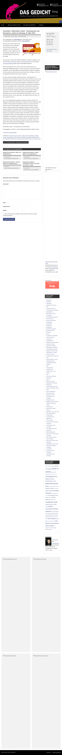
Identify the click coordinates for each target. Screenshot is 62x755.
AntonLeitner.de (55, 543)
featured (48, 483)
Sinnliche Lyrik (49, 406)
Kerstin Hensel (17, 137)
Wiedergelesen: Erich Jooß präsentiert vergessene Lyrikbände (52, 445)
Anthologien (49, 303)
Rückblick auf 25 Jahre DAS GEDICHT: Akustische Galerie (52, 403)
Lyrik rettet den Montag (51, 376)
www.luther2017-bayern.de (15, 61)
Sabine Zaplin (48, 516)
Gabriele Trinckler (49, 488)
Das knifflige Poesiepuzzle (52, 317)
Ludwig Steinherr (49, 504)
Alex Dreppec (11, 135)
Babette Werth (53, 472)
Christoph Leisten (54, 474)
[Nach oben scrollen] (59, 752)
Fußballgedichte (49, 340)
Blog (2, 25)
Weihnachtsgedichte (50, 432)
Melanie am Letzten (50, 381)
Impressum (49, 752)
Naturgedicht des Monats (51, 383)
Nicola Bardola (47, 513)
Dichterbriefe (49, 323)
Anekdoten (48, 301)
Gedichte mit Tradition (51, 345)
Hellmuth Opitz (49, 490)
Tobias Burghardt (51, 518)
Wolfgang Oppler (48, 529)
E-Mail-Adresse (7, 206)
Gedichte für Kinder (50, 344)
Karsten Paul (50, 497)
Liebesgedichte (49, 367)
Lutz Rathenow (28, 137)
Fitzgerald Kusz (31, 135)
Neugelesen (49, 384)
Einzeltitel (48, 332)
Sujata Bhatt (7, 138)
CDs (47, 306)
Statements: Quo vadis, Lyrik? (52, 411)
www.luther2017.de (28, 61)
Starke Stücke (53, 516)
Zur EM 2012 (49, 448)
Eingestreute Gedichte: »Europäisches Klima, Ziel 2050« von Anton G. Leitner (31, 163)
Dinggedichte (49, 327)
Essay (47, 333)
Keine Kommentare (22, 36)
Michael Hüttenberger (54, 511)
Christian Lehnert (24, 135)
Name (4, 202)
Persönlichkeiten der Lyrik (51, 386)
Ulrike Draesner (25, 138)
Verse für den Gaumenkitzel (52, 421)
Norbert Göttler (53, 513)
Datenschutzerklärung (56, 752)
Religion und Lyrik (50, 399)
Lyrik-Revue (48, 377)
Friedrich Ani (57, 486)
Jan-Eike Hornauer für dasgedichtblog (11, 158)
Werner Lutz (31, 138)
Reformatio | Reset (50, 393)
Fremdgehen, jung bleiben (52, 335)
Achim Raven (47, 466)
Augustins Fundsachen (51, 305)
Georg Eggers (56, 488)
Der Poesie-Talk (49, 318)
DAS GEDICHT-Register (29, 25)
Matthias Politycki (35, 137)
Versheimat (48, 423)
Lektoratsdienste (52, 268)
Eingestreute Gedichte (51, 328)
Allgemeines (49, 300)
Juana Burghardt (51, 495)
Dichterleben (49, 325)
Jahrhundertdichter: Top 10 (52, 359)
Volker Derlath (49, 525)
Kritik (47, 366)
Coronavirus (50, 476)
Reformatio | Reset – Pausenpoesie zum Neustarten (17, 142)
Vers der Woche (49, 420)
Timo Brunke (19, 138)
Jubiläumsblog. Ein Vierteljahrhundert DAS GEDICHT (51, 362)
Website (5, 210)
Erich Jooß (53, 481)
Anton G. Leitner (14, 36)
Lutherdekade (17, 39)
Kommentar (6, 184)
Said (4, 138)
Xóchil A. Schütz (37, 138)
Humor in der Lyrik (50, 354)
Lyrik (5, 142)
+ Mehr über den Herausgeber (10, 132)
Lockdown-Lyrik (49, 369)
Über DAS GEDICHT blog (14, 25)
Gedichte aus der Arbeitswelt (52, 342)
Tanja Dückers (13, 138)
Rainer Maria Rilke (55, 515)
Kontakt (41, 25)
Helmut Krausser (10, 137)
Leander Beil (22, 137)
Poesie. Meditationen (50, 391)
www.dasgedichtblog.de (8, 63)
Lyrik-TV (48, 379)
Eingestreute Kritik (50, 330)
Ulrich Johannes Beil (51, 521)
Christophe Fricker (48, 474)
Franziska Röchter (52, 486)
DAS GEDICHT (26, 41)
